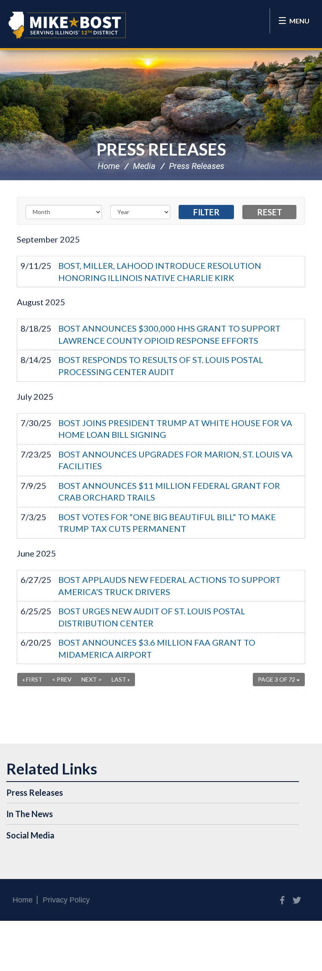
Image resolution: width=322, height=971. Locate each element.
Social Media (30, 835)
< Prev (62, 679)
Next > (91, 679)
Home (108, 166)
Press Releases (161, 149)
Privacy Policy (66, 900)
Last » (121, 679)
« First (32, 679)
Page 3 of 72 (277, 679)
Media (144, 166)
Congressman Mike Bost (67, 25)
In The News (29, 814)
